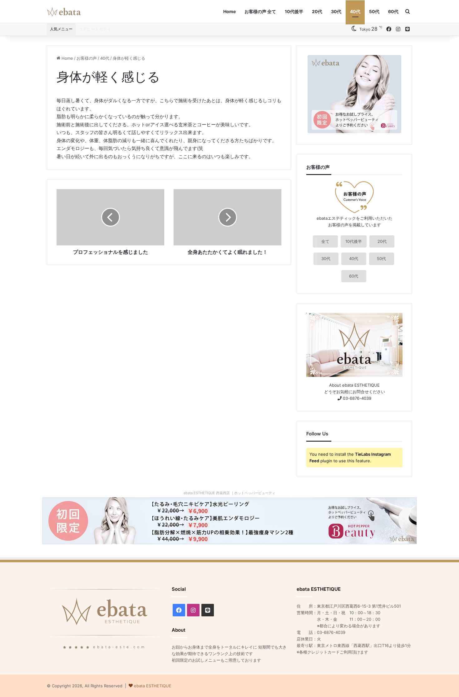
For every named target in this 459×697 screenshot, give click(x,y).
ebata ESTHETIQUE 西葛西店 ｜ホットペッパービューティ (229, 493)
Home (229, 11)
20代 (317, 11)
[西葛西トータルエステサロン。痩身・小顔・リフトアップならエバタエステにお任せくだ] (64, 12)
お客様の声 (86, 58)
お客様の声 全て (260, 11)
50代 (374, 11)
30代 (336, 11)
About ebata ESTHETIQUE (354, 385)
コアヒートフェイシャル (101, 29)
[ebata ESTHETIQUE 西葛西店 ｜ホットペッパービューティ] (229, 520)
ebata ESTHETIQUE (152, 685)
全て (325, 241)
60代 (393, 11)
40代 (355, 11)
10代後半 (294, 11)
